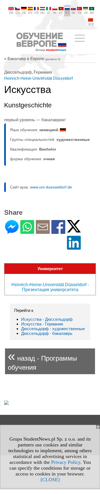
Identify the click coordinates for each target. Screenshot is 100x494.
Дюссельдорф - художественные (53, 328)
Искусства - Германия (42, 324)
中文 (91, 24)
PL (55, 12)
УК (86, 12)
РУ (67, 12)
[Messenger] (12, 231)
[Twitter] (74, 230)
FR (36, 12)
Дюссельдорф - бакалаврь (46, 333)
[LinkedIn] (74, 247)
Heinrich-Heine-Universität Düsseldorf (38, 78)
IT (48, 12)
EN (11, 12)
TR (80, 12)
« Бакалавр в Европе (32, 58)
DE (24, 12)
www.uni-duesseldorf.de (51, 187)
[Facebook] (58, 231)
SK (73, 12)
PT (61, 12)
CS (18, 12)
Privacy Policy (65, 462)
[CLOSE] (50, 479)
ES (30, 12)
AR (92, 12)
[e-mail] (43, 231)
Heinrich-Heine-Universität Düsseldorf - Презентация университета (50, 287)
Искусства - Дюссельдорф (46, 319)
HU (42, 12)
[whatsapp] (27, 231)
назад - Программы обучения (42, 360)
